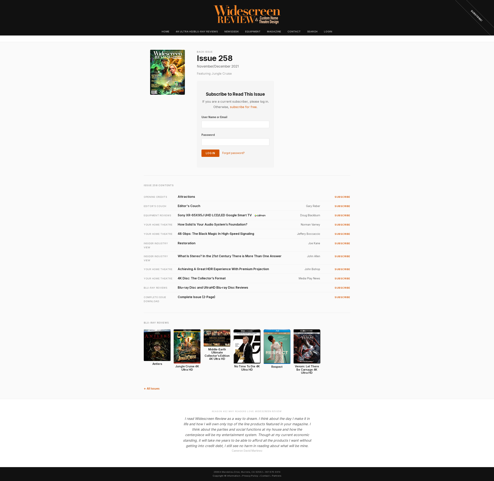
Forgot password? (233, 153)
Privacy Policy (250, 475)
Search (312, 31)
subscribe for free (243, 107)
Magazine (274, 31)
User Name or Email (214, 117)
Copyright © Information (226, 475)
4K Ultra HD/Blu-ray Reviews (197, 31)
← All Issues (152, 388)
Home (165, 31)
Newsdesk (231, 31)
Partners (277, 475)
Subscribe (342, 196)
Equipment (253, 31)
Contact (294, 31)
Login (328, 31)
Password (208, 134)
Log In (210, 153)
